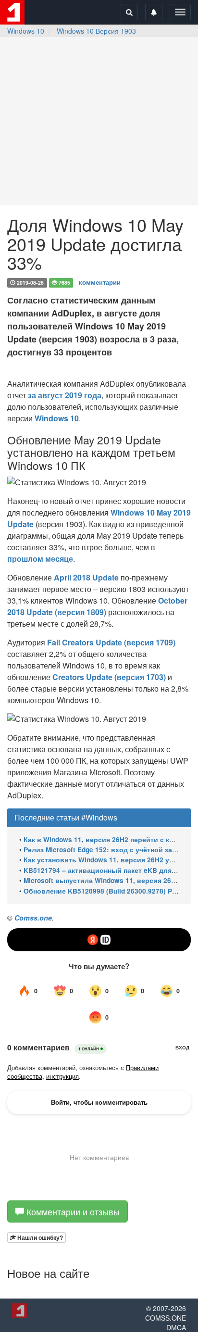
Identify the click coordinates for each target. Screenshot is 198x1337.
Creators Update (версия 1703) (109, 676)
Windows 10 (25, 31)
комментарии (100, 282)
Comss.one (33, 917)
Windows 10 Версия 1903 (96, 31)
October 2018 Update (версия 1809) (97, 606)
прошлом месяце (40, 558)
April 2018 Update (86, 577)
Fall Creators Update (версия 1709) (111, 642)
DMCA (176, 1327)
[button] (36, 1237)
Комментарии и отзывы (72, 1211)
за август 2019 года (64, 395)
